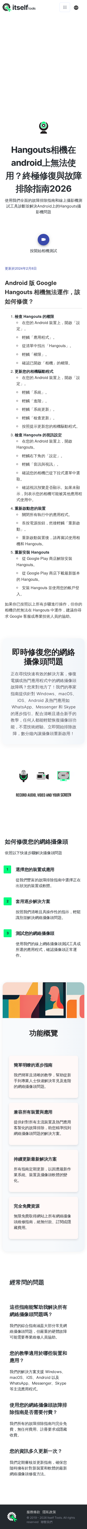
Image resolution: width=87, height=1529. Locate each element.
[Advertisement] (43, 60)
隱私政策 (49, 1512)
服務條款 (33, 1512)
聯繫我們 (46, 1522)
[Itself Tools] (43, 787)
